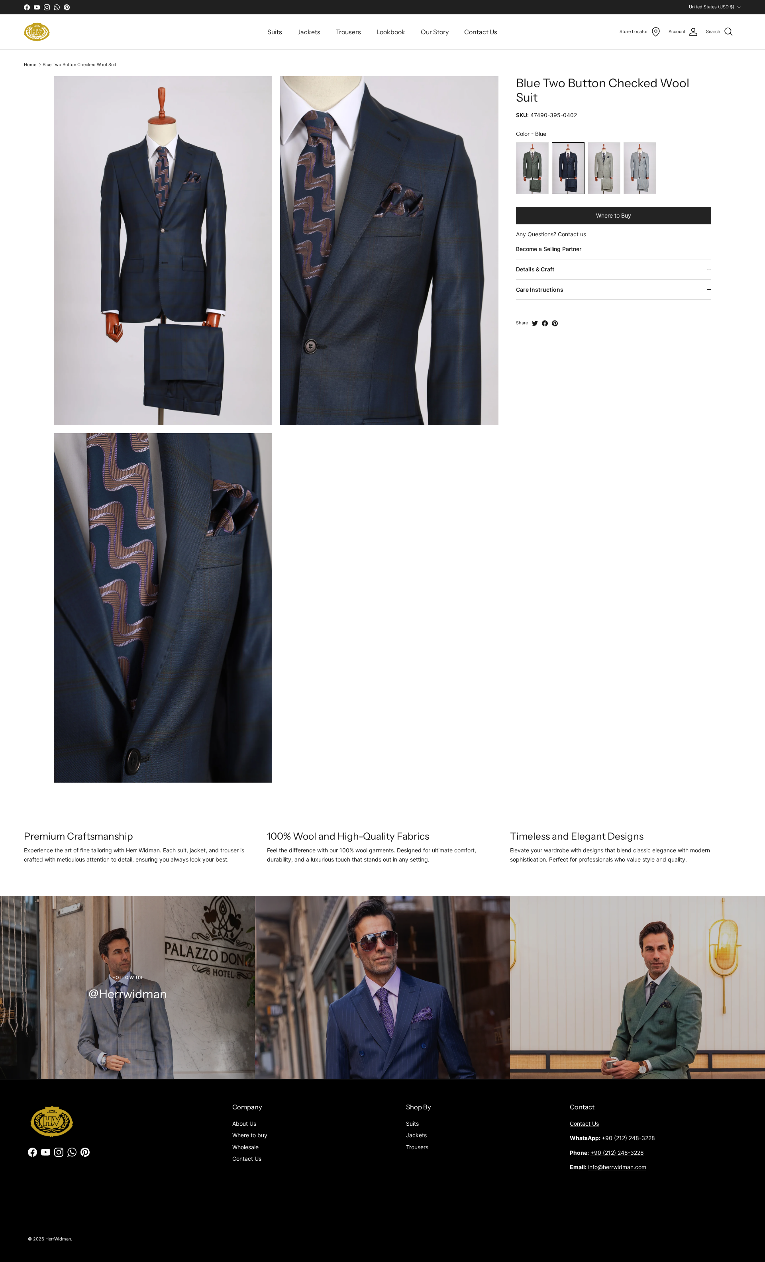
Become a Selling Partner (548, 248)
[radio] (532, 168)
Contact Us (480, 32)
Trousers (348, 32)
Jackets (309, 32)
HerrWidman (58, 1239)
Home (30, 64)
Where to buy (249, 1135)
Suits (274, 32)
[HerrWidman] (37, 31)
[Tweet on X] (535, 323)
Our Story (435, 32)
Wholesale (245, 1147)
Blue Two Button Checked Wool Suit (79, 64)
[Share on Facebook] (545, 323)
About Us (244, 1123)
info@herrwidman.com (617, 1167)
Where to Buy (613, 215)
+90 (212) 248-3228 (628, 1137)
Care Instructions (539, 289)
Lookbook (391, 32)
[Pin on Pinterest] (555, 323)
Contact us (572, 234)
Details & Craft (535, 269)
